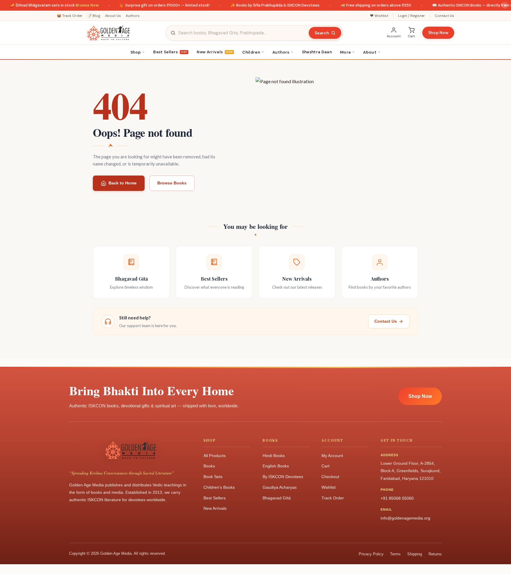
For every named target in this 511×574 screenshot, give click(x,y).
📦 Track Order (70, 15)
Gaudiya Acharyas (280, 487)
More (345, 52)
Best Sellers (170, 51)
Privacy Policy (371, 554)
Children (251, 52)
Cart (325, 466)
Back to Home (123, 183)
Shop (135, 52)
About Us (113, 15)
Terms (395, 554)
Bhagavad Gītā (277, 498)
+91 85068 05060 (397, 498)
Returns (435, 554)
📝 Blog (93, 15)
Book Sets (212, 476)
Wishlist (328, 487)
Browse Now (80, 5)
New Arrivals (214, 51)
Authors (133, 15)
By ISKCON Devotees (283, 476)
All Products (214, 455)
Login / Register (411, 15)
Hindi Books (274, 455)
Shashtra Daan (317, 51)
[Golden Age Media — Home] (108, 33)
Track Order (332, 498)
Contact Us (444, 15)
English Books (276, 466)
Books (209, 466)
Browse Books (172, 183)
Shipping (414, 554)
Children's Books (219, 487)
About (369, 52)
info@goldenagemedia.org (405, 518)
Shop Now (438, 32)
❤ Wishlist (379, 15)
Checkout (330, 476)
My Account (332, 455)
